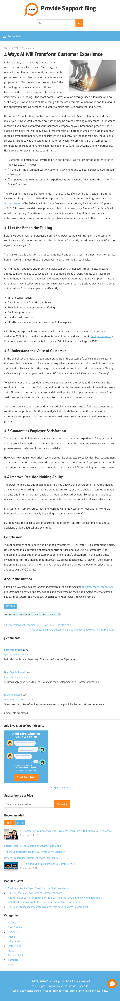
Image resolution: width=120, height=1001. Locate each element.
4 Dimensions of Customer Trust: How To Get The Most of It (38, 624)
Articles (10, 606)
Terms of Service (78, 990)
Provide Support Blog (68, 8)
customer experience (44, 614)
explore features (61, 787)
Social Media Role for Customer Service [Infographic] (33, 845)
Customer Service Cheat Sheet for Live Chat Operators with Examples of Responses (66, 830)
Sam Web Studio (13, 649)
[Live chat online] (112, 983)
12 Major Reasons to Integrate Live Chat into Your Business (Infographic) (48, 906)
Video (11, 964)
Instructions (14, 945)
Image (11, 936)
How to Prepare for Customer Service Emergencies (32, 857)
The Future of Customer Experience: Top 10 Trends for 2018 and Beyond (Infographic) (55, 897)
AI (6, 614)
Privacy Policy (99, 990)
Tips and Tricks (16, 955)
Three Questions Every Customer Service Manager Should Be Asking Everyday (71, 629)
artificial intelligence (20, 614)
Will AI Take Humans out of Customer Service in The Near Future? (44, 902)
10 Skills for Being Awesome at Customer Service (35, 892)
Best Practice (15, 927)
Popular (9, 822)
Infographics (15, 941)
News (11, 950)
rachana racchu (13, 694)
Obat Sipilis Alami (14, 672)
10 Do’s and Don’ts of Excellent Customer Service (47, 863)
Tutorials (13, 959)
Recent (20, 822)
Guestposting (28, 48)
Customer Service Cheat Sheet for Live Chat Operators (38, 888)
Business (13, 931)
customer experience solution (98, 587)
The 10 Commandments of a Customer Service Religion (34, 851)
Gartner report (13, 203)
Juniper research (101, 336)
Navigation (14, 36)
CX (59, 614)
